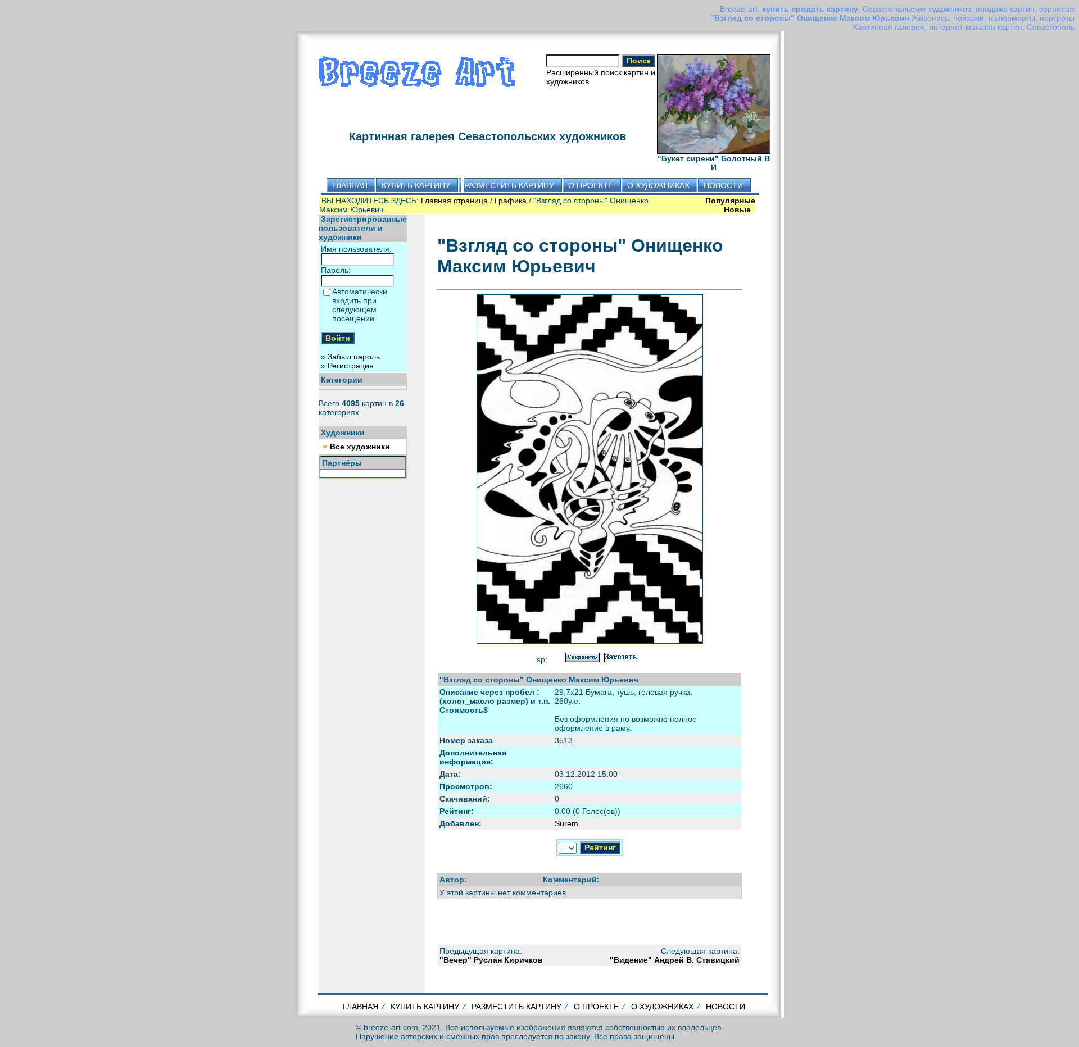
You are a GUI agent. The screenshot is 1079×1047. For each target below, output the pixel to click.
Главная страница (454, 200)
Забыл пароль (354, 356)
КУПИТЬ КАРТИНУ (425, 1006)
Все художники (360, 446)
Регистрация (351, 365)
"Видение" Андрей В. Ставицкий (675, 959)
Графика (511, 200)
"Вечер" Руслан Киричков (491, 959)
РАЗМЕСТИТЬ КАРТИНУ (516, 1006)
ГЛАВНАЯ (360, 1006)
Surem (566, 823)
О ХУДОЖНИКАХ (662, 1006)
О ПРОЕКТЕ (596, 1006)
